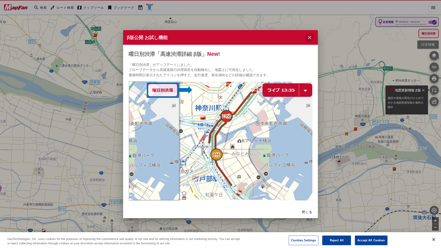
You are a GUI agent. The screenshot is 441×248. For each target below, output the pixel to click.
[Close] (434, 239)
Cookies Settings (303, 240)
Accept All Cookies (371, 240)
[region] (220, 240)
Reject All (337, 240)
